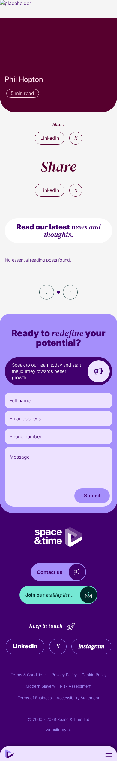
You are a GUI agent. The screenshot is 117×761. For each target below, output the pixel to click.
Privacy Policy (64, 674)
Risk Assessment (76, 686)
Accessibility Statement (78, 697)
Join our (50, 595)
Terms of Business (35, 697)
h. (69, 729)
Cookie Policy (94, 674)
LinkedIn (49, 138)
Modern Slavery (40, 686)
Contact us (49, 572)
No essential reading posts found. (38, 259)
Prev (46, 292)
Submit (92, 495)
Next (70, 292)
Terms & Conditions (29, 674)
